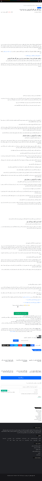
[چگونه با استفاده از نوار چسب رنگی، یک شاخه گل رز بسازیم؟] (7, 355)
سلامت (40, 440)
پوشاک (14, 440)
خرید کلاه (37, 410)
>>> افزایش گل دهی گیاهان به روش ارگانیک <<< (33, 55)
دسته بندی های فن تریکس (36, 451)
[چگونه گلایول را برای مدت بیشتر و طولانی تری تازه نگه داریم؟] (21, 366)
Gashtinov (37, 411)
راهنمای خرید (9, 438)
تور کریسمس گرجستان (37, 419)
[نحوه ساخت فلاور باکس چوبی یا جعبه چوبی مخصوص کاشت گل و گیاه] (7, 366)
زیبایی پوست (4, 438)
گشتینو (40, 411)
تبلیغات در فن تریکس (37, 447)
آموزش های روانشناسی (34, 438)
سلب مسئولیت (38, 449)
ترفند (28, 438)
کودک (10, 440)
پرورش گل (35, 337)
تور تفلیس (39, 413)
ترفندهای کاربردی (18, 438)
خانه (40, 5)
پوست (17, 440)
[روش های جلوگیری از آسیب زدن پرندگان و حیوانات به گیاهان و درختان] (35, 366)
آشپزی (40, 438)
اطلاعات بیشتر (12, 331)
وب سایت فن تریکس (7, 51)
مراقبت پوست (27, 440)
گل (32, 337)
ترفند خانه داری (24, 438)
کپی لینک (15, 340)
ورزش (20, 440)
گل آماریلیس (29, 337)
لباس (31, 440)
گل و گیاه (37, 5)
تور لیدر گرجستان (38, 417)
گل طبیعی (25, 337)
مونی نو (40, 410)
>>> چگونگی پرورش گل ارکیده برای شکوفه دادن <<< (32, 302)
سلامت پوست (35, 440)
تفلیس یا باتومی (38, 418)
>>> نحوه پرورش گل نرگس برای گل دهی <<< (33, 299)
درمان (13, 438)
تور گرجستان (39, 412)
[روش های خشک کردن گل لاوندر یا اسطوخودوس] (21, 355)
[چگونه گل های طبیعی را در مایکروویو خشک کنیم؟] (35, 355)
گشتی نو (40, 420)
